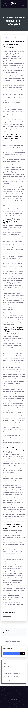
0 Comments (13, 37)
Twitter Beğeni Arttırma (9, 680)
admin (5, 37)
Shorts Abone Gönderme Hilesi (11, 670)
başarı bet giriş (7, 616)
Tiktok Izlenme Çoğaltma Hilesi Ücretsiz (13, 676)
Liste (5, 663)
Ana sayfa (14, 699)
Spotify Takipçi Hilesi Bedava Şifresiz (13, 673)
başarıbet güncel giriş (9, 612)
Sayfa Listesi (7, 666)
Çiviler (14, 3)
